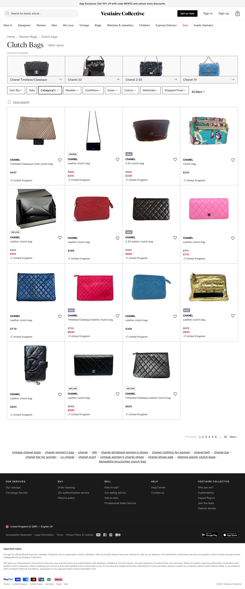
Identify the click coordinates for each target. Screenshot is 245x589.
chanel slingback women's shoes (124, 452)
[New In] (15, 25)
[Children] (152, 25)
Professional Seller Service (120, 503)
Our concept (13, 487)
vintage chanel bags (26, 452)
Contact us (157, 493)
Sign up (223, 13)
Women (41, 25)
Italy (66, 584)
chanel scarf (87, 457)
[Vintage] (92, 25)
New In (8, 25)
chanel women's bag (59, 452)
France (7, 584)
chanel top (221, 452)
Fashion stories (207, 508)
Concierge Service (16, 493)
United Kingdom (20, 584)
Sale (185, 25)
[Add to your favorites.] (60, 160)
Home (11, 36)
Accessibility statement (19, 535)
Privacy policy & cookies (79, 535)
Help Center (158, 487)
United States (36, 584)
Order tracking (66, 487)
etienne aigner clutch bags (196, 457)
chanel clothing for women (171, 452)
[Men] (59, 25)
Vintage (84, 25)
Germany (49, 584)
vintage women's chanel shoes (122, 457)
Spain (59, 584)
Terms (59, 535)
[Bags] (104, 25)
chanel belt (202, 452)
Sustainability (206, 493)
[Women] (48, 25)
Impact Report (206, 498)
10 (225, 437)
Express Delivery (166, 25)
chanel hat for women (40, 457)
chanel (83, 452)
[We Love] (76, 25)
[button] (237, 13)
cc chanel (67, 457)
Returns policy (66, 498)
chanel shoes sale (160, 457)
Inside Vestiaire (203, 25)
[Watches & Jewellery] (136, 25)
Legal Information (44, 535)
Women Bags (28, 36)
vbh (94, 452)
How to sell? (112, 487)
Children (144, 25)
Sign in (208, 13)
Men (54, 25)
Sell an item (187, 13)
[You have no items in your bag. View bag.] (237, 13)
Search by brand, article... (26, 13)
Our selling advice (115, 493)
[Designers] (33, 25)
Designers (24, 25)
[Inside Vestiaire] (215, 25)
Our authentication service (73, 493)
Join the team (206, 503)
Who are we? (205, 487)
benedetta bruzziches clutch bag (122, 461)
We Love (68, 25)
